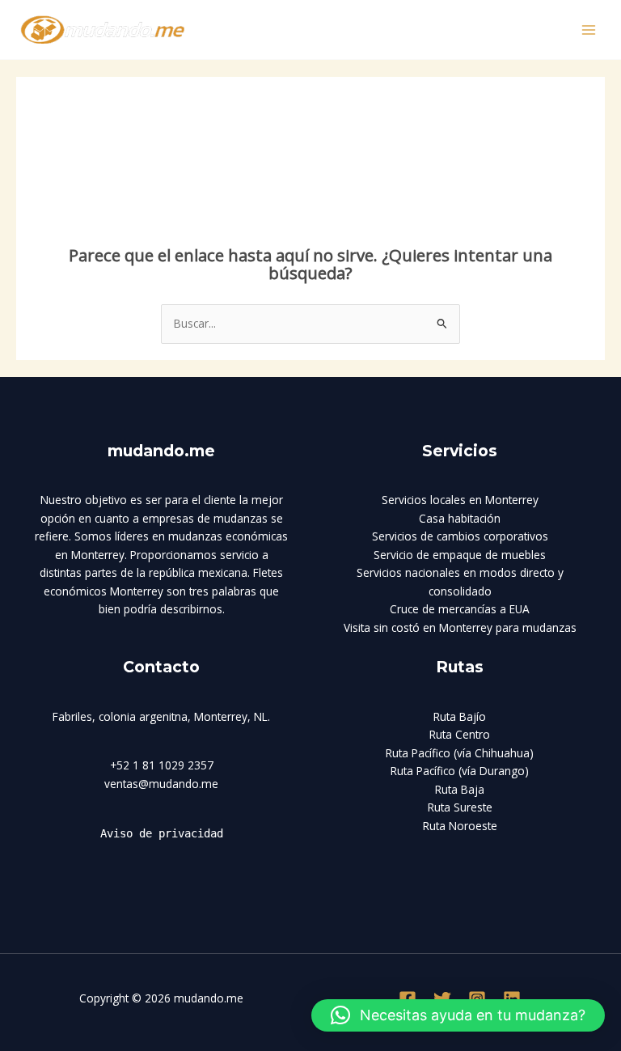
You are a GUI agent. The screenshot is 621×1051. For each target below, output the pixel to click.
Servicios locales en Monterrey (460, 499)
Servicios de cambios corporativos (460, 536)
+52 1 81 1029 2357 (161, 765)
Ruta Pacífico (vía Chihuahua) (460, 753)
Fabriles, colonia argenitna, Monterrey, (152, 716)
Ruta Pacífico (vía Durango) (460, 770)
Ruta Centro (459, 734)
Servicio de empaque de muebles (460, 554)
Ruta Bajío (459, 716)
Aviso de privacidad (161, 833)
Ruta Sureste (460, 807)
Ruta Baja (459, 789)
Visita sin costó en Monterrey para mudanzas (460, 627)
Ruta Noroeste (460, 825)
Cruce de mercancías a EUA (460, 609)
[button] (458, 1015)
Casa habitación (460, 518)
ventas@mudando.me (161, 783)
